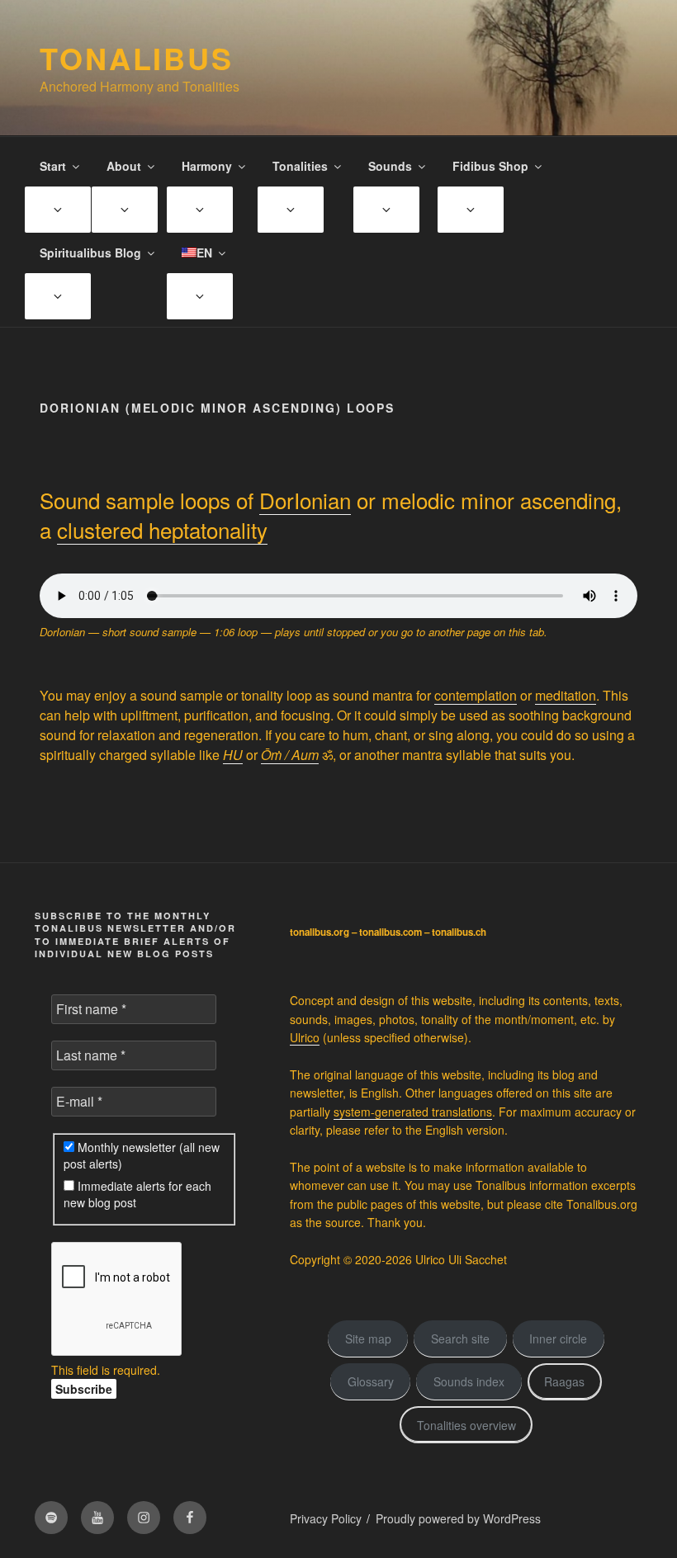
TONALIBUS (137, 57)
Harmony (207, 166)
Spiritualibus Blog (90, 252)
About (124, 166)
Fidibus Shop (490, 166)
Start (53, 166)
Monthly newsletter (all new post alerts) (142, 1155)
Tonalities (300, 166)
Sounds (390, 166)
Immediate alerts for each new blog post (137, 1194)
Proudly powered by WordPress (458, 1518)
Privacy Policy (326, 1518)
